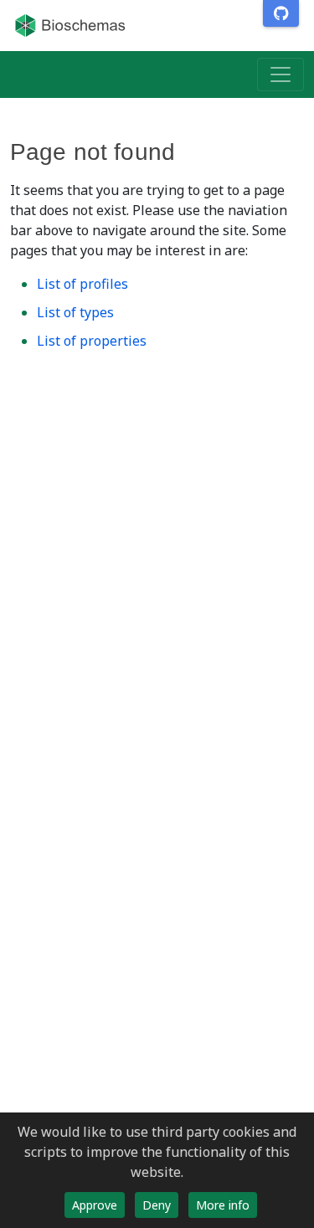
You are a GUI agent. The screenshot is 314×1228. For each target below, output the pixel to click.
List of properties (92, 340)
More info (223, 1205)
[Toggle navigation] (280, 74)
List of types (75, 312)
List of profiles (82, 284)
